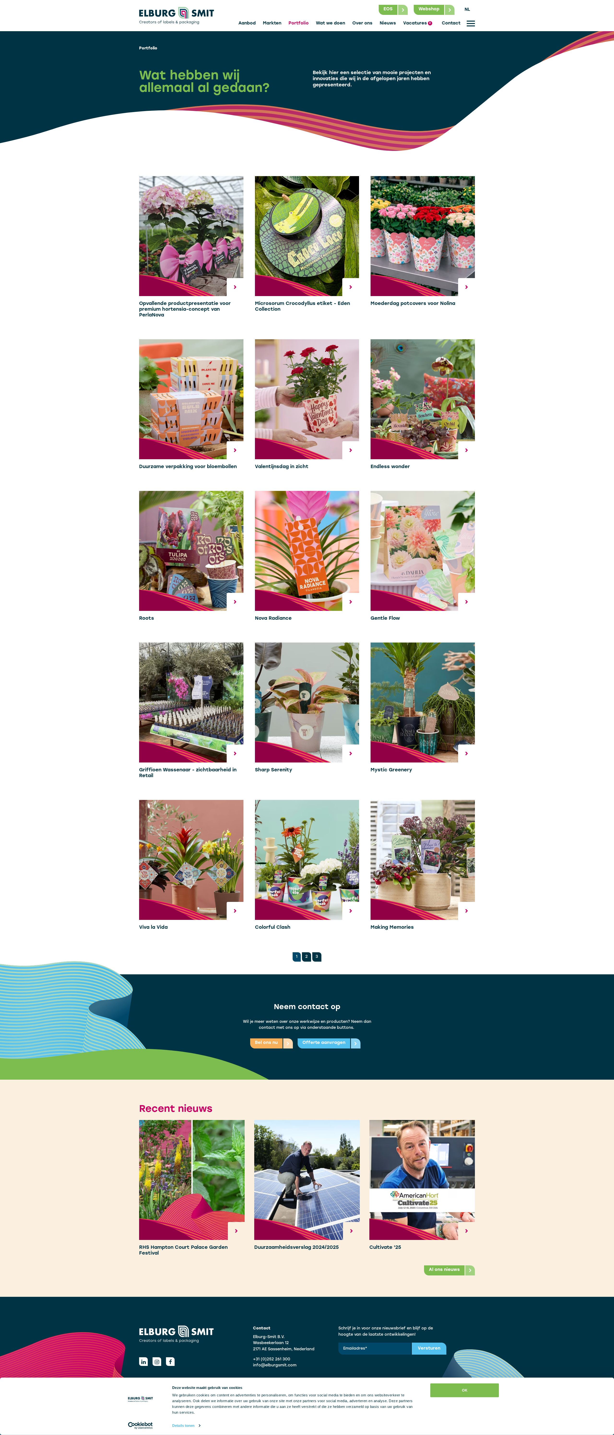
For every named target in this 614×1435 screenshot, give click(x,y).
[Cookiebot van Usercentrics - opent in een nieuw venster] (140, 1425)
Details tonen (183, 1425)
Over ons (362, 23)
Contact (451, 23)
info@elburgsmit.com (274, 1365)
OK (464, 1390)
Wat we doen (330, 23)
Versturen (429, 1348)
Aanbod (247, 23)
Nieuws (388, 23)
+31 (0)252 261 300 (271, 1359)
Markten (272, 23)
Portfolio (299, 23)
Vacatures (417, 23)
